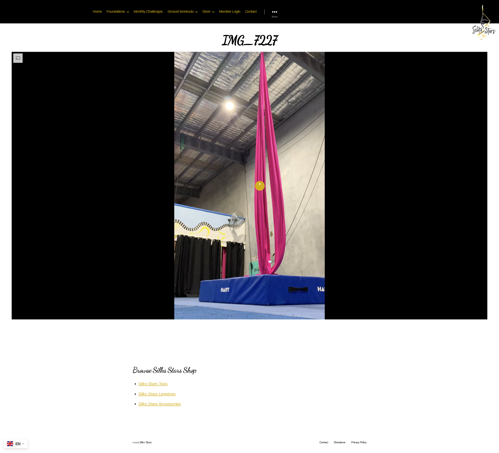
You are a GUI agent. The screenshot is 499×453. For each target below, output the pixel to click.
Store (206, 11)
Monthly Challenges (148, 11)
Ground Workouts (181, 11)
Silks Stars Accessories (159, 404)
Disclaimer (339, 442)
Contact (251, 11)
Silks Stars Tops (153, 383)
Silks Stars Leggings (157, 394)
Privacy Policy (358, 442)
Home (97, 11)
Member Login (229, 11)
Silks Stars (145, 442)
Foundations (116, 11)
